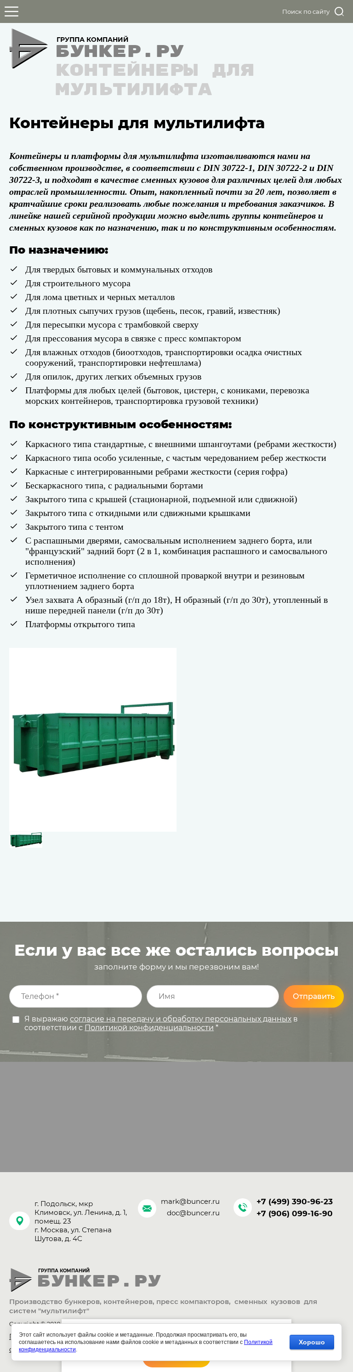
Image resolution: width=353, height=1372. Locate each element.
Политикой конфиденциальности (149, 1027)
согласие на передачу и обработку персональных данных (180, 1019)
